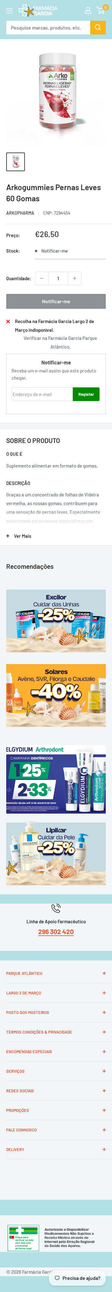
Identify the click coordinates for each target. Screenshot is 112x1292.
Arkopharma (20, 213)
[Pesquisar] (98, 27)
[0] (101, 10)
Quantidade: (18, 278)
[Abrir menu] (9, 10)
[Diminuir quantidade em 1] (41, 278)
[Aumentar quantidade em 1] (74, 278)
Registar (86, 394)
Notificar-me (56, 301)
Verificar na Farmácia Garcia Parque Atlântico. (60, 342)
